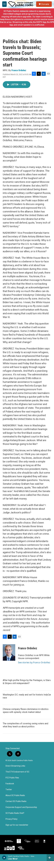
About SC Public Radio (15, 795)
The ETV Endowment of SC (17, 772)
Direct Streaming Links (15, 766)
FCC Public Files (12, 778)
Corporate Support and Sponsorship (21, 807)
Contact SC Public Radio (16, 801)
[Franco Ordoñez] (9, 652)
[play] (4, 857)
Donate (45, 4)
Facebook (10, 784)
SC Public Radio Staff (15, 813)
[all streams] (50, 857)
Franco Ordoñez (18, 70)
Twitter (9, 790)
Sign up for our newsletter (17, 825)
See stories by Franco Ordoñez (34, 662)
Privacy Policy (11, 819)
